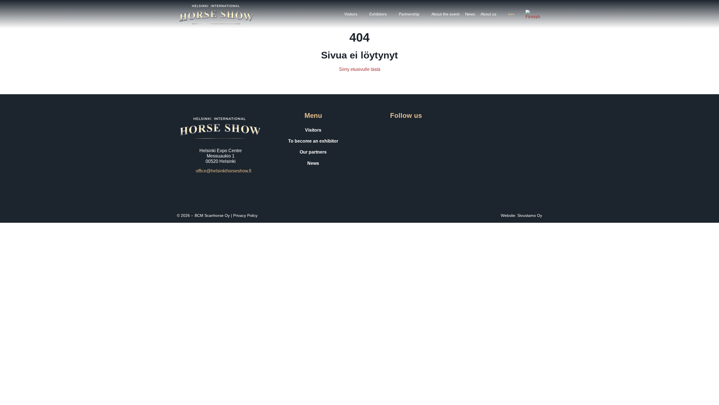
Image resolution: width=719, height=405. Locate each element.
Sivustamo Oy (529, 215)
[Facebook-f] (382, 130)
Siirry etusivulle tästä (359, 69)
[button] (354, 14)
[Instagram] (398, 130)
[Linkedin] (429, 130)
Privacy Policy (245, 215)
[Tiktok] (413, 130)
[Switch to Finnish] (532, 14)
